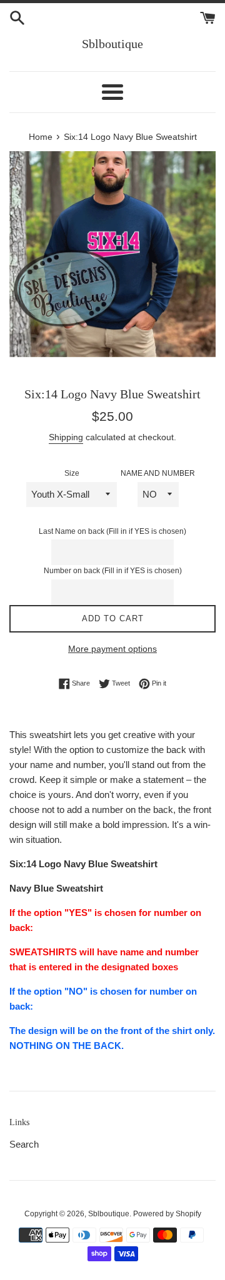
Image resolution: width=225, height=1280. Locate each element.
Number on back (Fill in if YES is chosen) (113, 570)
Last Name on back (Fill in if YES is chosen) (112, 531)
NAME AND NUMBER (158, 473)
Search (24, 1144)
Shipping (66, 437)
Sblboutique (112, 44)
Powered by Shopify (167, 1213)
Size (71, 473)
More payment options (112, 649)
